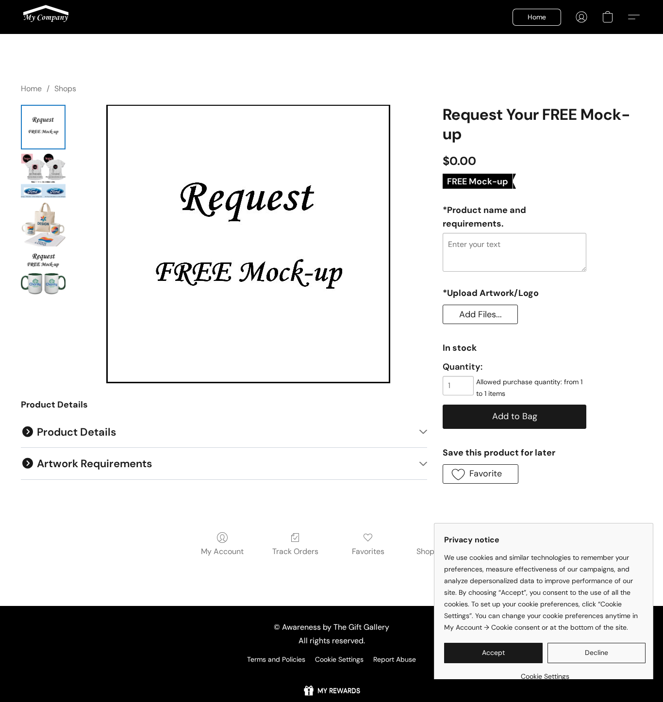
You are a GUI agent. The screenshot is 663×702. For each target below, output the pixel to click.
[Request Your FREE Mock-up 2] (43, 224)
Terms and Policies (276, 659)
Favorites (368, 551)
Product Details (75, 432)
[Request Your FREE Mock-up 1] (43, 175)
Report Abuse (394, 659)
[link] (545, 672)
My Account (222, 551)
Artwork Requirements (93, 464)
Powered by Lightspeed (332, 675)
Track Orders (295, 551)
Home (31, 88)
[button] (45, 17)
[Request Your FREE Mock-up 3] (43, 272)
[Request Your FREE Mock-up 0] (43, 127)
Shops (65, 88)
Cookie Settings (339, 659)
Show (331, 690)
